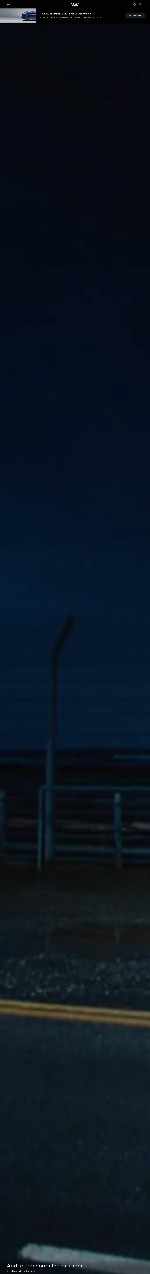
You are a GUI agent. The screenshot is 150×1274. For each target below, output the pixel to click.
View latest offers (135, 15)
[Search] (129, 4)
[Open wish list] (134, 4)
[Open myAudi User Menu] (140, 4)
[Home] (75, 4)
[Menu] (9, 4)
